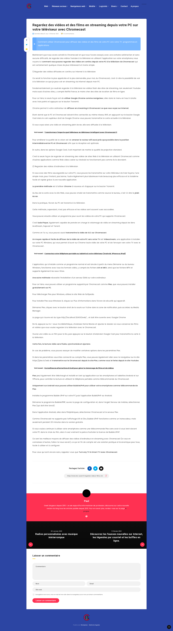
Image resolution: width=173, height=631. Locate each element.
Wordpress (84, 625)
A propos (135, 6)
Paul (86, 501)
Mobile (92, 6)
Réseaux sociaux (59, 6)
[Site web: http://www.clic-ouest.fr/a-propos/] (86, 516)
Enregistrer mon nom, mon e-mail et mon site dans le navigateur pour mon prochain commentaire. (69, 594)
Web (46, 6)
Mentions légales (94, 625)
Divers (114, 6)
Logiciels (103, 6)
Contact (124, 6)
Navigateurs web (77, 6)
